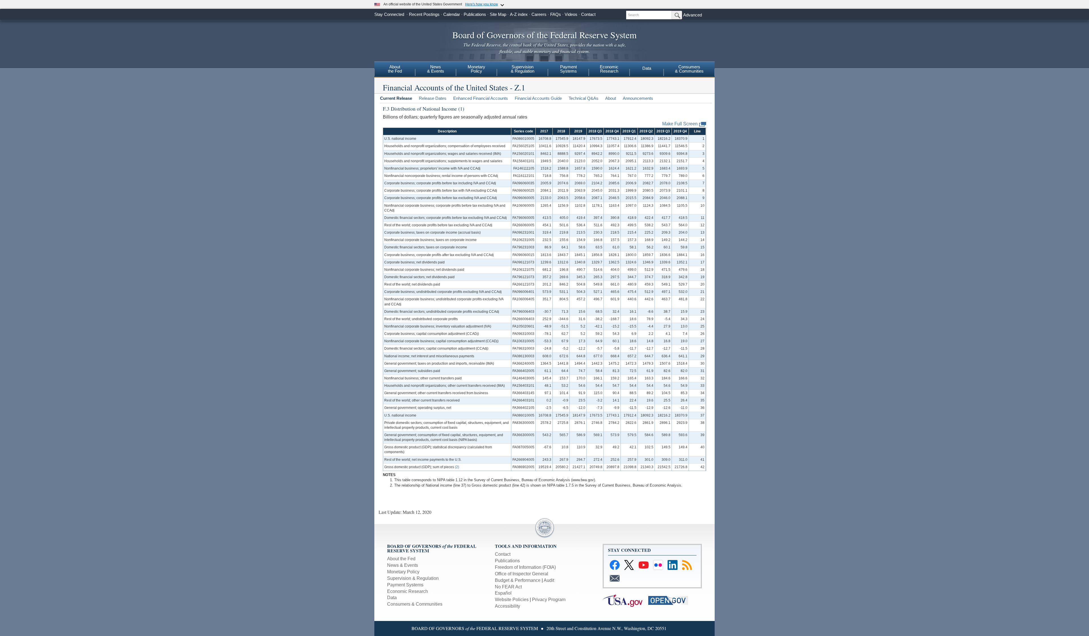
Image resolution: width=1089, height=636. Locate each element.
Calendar (451, 14)
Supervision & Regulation (413, 578)
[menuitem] (394, 70)
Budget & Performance (518, 580)
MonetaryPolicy (476, 68)
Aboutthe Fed (395, 68)
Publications (475, 14)
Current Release (396, 98)
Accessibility (507, 606)
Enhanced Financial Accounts (480, 98)
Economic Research (407, 591)
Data (646, 68)
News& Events (435, 68)
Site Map (498, 14)
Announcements (638, 98)
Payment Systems (405, 584)
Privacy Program (548, 599)
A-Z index (519, 14)
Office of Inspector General (521, 573)
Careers (538, 14)
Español (503, 593)
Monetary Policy (403, 571)
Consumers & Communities (414, 604)
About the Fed (401, 558)
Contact (588, 14)
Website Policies (512, 599)
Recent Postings (424, 14)
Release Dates (432, 98)
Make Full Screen (680, 123)
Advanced (692, 14)
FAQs (555, 14)
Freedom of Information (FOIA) (525, 567)
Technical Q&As (583, 98)
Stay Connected (389, 14)
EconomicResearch (609, 68)
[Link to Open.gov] (670, 600)
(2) (457, 467)
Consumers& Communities (689, 68)
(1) (461, 108)
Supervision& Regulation (522, 68)
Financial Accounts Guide (538, 98)
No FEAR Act (508, 586)
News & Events (402, 565)
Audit (549, 580)
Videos (571, 14)
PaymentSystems (568, 68)
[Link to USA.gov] (625, 600)
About (610, 98)
